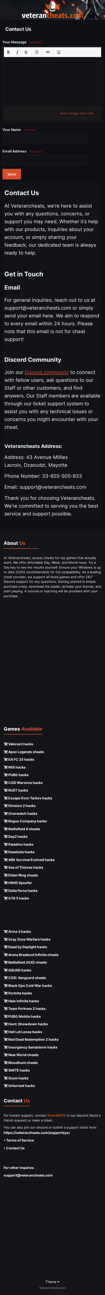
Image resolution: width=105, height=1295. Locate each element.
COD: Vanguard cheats (27, 978)
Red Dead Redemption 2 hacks (33, 1039)
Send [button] (12, 174)
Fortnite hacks (20, 993)
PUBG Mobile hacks (24, 1016)
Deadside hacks (21, 852)
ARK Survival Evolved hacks (31, 860)
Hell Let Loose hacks (25, 1032)
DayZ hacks (18, 836)
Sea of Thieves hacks (25, 867)
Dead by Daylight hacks (27, 947)
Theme (51, 1282)
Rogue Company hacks (27, 821)
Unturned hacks (21, 1086)
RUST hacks (18, 790)
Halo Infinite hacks (23, 1001)
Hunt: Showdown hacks (28, 1024)
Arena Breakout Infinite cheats (33, 955)
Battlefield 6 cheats (24, 829)
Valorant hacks (20, 744)
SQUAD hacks (19, 970)
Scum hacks (18, 1078)
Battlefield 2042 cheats (27, 962)
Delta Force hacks (23, 890)
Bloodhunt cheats (23, 1063)
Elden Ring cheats (23, 875)
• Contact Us (14, 1148)
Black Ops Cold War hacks (30, 985)
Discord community (47, 372)
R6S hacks (17, 767)
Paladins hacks (20, 844)
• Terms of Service (19, 1140)
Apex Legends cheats (26, 752)
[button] (8, 52)
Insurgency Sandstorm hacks (32, 1047)
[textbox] (52, 81)
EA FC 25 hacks (21, 759)
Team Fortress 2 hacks (27, 1008)
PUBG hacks (18, 775)
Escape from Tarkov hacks (30, 798)
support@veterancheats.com (28, 1175)
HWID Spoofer (20, 883)
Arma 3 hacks (19, 931)
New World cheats (23, 1055)
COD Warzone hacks (25, 783)
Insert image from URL (77, 113)
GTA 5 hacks (18, 898)
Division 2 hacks (22, 806)
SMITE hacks (19, 1070)
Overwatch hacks (22, 813)
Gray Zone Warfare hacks (29, 939)
